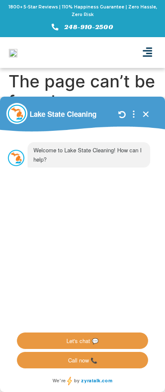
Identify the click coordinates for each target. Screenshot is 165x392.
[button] (147, 52)
